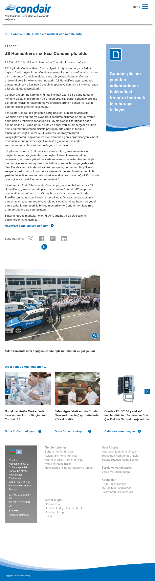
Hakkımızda (52, 504)
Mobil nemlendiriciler (58, 463)
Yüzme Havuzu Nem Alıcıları (120, 459)
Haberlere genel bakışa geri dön (27, 225)
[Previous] (8, 391)
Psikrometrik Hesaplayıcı (117, 491)
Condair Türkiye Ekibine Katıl (63, 508)
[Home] (6, 34)
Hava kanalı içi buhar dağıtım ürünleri (69, 467)
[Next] (147, 391)
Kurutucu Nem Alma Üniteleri (120, 451)
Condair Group (54, 512)
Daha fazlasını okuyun (20, 431)
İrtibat (48, 516)
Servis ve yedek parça (116, 471)
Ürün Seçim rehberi (114, 483)
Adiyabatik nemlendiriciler (61, 455)
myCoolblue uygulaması (117, 487)
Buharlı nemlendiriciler (59, 451)
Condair (28, 8)
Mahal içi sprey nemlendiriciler (64, 459)
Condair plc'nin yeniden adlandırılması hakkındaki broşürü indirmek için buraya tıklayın (127, 91)
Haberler (17, 33)
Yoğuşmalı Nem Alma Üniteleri (121, 455)
